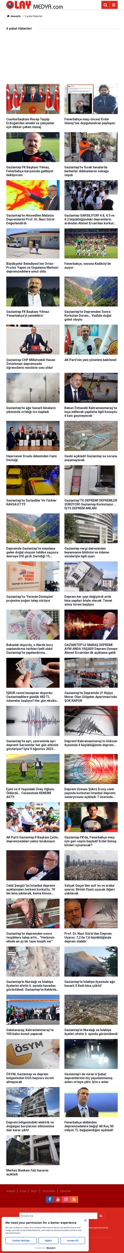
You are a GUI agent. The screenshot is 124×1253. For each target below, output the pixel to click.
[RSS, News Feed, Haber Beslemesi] (74, 1199)
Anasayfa (15, 16)
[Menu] (114, 5)
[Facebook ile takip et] (50, 1199)
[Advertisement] (62, 59)
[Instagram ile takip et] (66, 1199)
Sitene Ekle (65, 1191)
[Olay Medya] (34, 4)
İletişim (34, 1191)
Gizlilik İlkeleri (48, 1191)
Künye (23, 1191)
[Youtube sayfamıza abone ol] (58, 1199)
